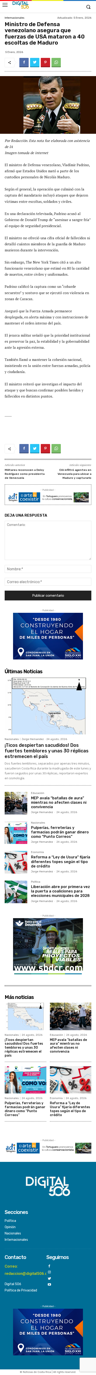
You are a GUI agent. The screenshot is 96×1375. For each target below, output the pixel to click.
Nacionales (12, 739)
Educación (37, 793)
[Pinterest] (45, 62)
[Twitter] (34, 62)
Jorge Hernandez (33, 739)
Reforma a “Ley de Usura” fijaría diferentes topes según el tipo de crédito (60, 861)
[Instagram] (49, 1272)
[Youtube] (49, 1285)
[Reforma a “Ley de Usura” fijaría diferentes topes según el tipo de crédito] (16, 862)
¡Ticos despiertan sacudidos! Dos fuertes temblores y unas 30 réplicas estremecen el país (47, 750)
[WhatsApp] (56, 62)
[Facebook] (24, 62)
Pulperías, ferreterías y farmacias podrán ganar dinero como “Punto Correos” (60, 832)
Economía (37, 852)
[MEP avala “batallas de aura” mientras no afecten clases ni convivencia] (16, 803)
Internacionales (14, 18)
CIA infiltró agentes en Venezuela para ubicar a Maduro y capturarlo (74, 473)
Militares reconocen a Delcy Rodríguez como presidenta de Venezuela (25, 473)
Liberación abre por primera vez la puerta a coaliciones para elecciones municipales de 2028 (60, 891)
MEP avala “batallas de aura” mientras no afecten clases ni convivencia (58, 802)
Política (35, 882)
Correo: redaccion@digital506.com (29, 1270)
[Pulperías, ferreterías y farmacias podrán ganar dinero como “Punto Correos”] (16, 832)
